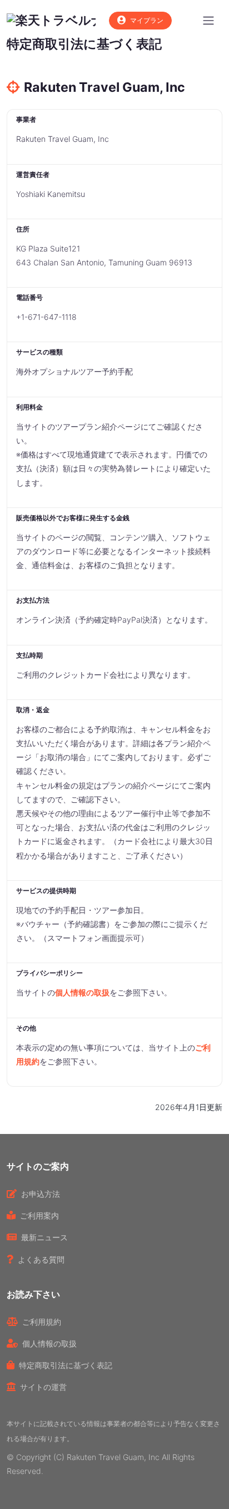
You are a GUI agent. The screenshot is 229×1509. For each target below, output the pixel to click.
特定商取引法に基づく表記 (65, 1365)
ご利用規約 (41, 1321)
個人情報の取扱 (82, 992)
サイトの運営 (43, 1387)
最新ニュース (44, 1237)
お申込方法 (40, 1194)
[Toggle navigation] (208, 20)
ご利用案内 (39, 1215)
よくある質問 (41, 1259)
